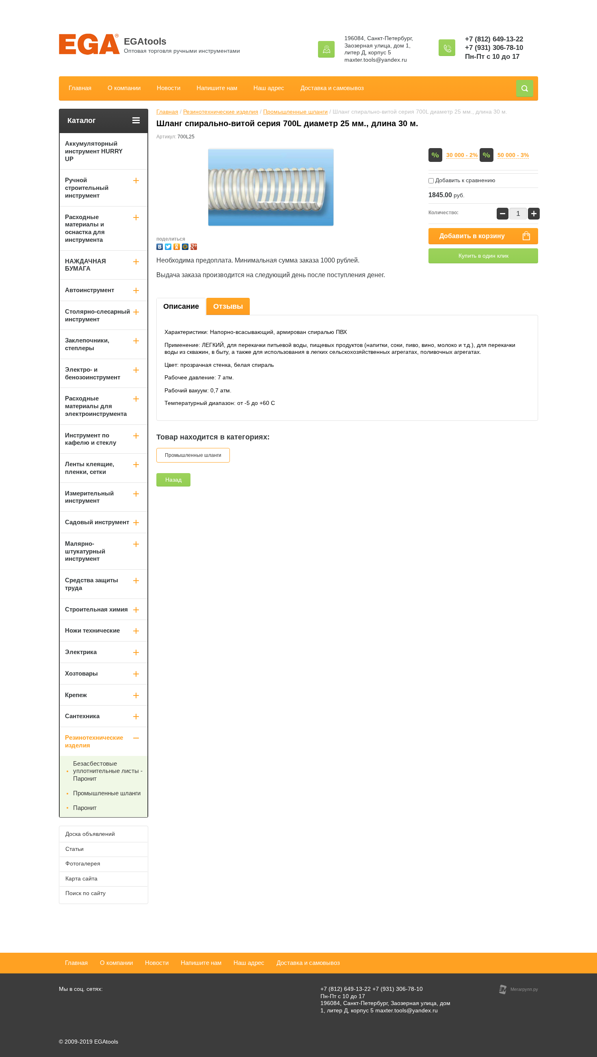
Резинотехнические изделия (220, 111)
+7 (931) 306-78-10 (494, 48)
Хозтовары (81, 673)
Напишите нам (217, 87)
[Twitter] (169, 245)
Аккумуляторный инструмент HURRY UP (94, 151)
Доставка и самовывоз (332, 87)
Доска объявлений (90, 834)
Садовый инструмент (97, 522)
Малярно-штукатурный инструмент (85, 551)
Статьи (74, 849)
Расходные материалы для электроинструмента (96, 406)
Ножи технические (92, 630)
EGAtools (145, 41)
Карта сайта (81, 878)
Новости (168, 87)
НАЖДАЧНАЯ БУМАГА (85, 265)
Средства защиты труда (91, 584)
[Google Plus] (194, 245)
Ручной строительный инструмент (86, 188)
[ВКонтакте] (160, 245)
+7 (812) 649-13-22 (494, 39)
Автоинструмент (89, 289)
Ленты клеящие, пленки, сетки (89, 468)
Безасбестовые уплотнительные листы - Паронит (108, 771)
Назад (173, 479)
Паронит (85, 807)
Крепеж (76, 694)
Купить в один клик (483, 255)
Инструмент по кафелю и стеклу (90, 439)
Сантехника (82, 716)
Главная (80, 87)
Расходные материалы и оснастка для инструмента (85, 228)
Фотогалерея (82, 863)
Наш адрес (268, 87)
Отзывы (228, 306)
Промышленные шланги (295, 111)
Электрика (81, 651)
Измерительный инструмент (89, 497)
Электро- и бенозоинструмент (92, 373)
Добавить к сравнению (464, 180)
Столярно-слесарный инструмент (97, 315)
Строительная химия (96, 609)
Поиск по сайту (85, 893)
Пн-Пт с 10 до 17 (492, 56)
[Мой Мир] (186, 245)
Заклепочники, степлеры (87, 344)
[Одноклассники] (177, 245)
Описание (181, 306)
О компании (124, 87)
